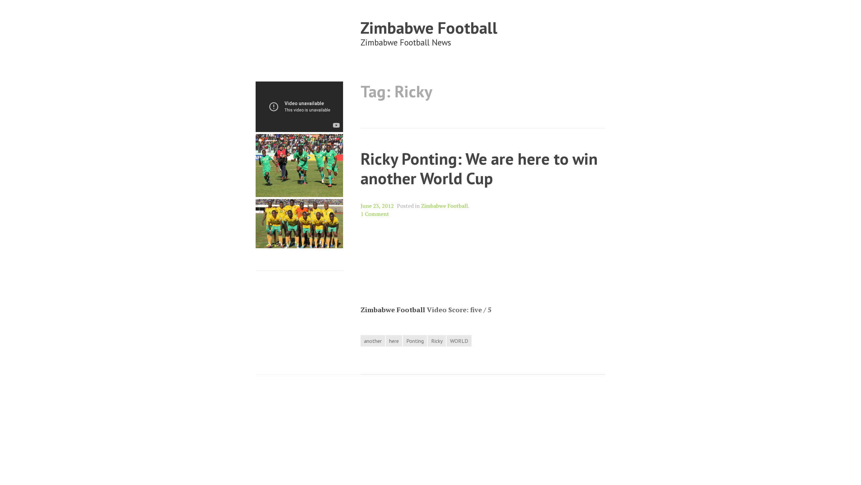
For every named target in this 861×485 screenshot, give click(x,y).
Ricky (437, 340)
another (373, 340)
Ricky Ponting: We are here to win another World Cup (479, 168)
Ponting (415, 340)
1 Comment (375, 214)
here (394, 340)
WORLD (459, 340)
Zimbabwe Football (429, 27)
